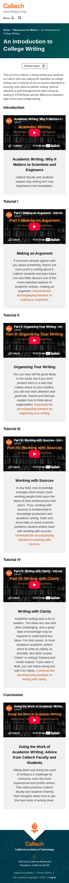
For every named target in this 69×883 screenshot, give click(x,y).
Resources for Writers (25, 30)
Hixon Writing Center (15, 11)
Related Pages (32, 66)
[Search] (19, 17)
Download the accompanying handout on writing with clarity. (36, 675)
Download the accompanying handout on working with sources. (34, 540)
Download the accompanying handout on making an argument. (34, 295)
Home (6, 30)
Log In (52, 877)
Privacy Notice (44, 872)
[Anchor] (27, 107)
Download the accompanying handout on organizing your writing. (35, 409)
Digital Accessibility (23, 872)
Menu (7, 18)
